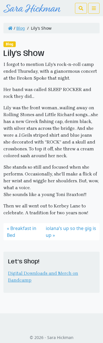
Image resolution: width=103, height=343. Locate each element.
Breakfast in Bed (21, 231)
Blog (20, 28)
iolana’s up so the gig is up (71, 231)
